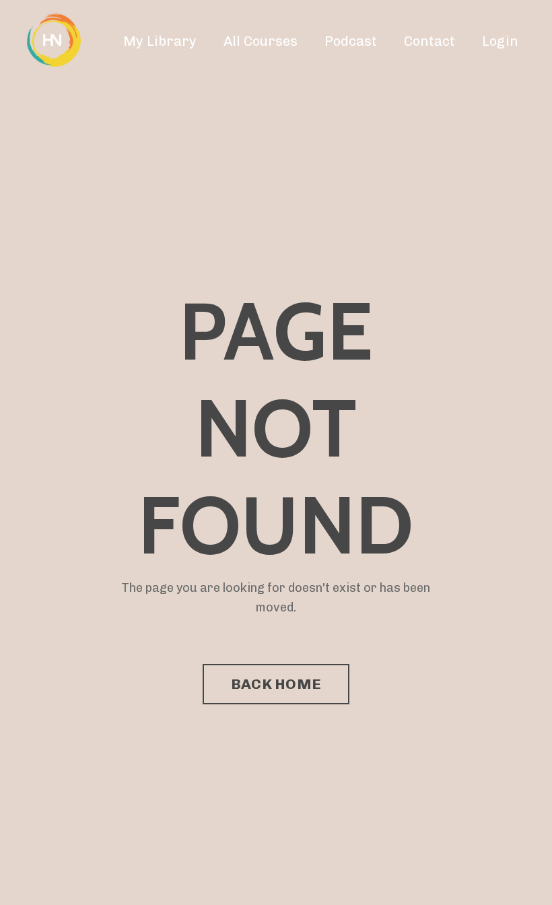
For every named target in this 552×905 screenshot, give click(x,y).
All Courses (260, 41)
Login (500, 41)
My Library (160, 41)
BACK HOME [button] (276, 683)
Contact (429, 41)
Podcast (350, 41)
